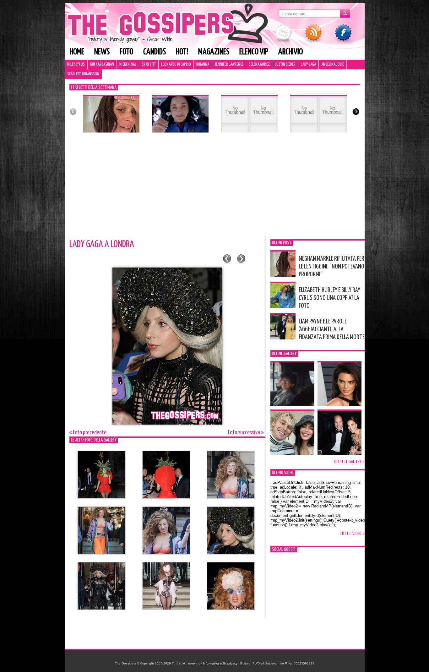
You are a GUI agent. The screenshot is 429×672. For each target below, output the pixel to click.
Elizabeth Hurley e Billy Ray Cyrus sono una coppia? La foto (329, 298)
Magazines (213, 52)
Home (77, 52)
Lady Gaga (308, 64)
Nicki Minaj (127, 64)
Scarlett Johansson (83, 74)
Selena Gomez (259, 64)
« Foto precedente (87, 433)
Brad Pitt (149, 64)
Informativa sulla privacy (220, 663)
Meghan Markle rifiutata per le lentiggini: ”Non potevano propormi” (331, 267)
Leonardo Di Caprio (176, 64)
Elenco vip (253, 52)
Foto (126, 52)
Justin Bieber (285, 64)
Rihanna (202, 64)
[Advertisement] (215, 187)
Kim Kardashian (102, 64)
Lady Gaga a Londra (101, 244)
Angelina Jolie (332, 64)
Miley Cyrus (76, 64)
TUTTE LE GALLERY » (349, 461)
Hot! (182, 52)
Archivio (290, 52)
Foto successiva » (246, 433)
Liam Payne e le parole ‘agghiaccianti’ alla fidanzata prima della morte (332, 329)
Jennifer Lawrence (229, 64)
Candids (154, 52)
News (102, 52)
